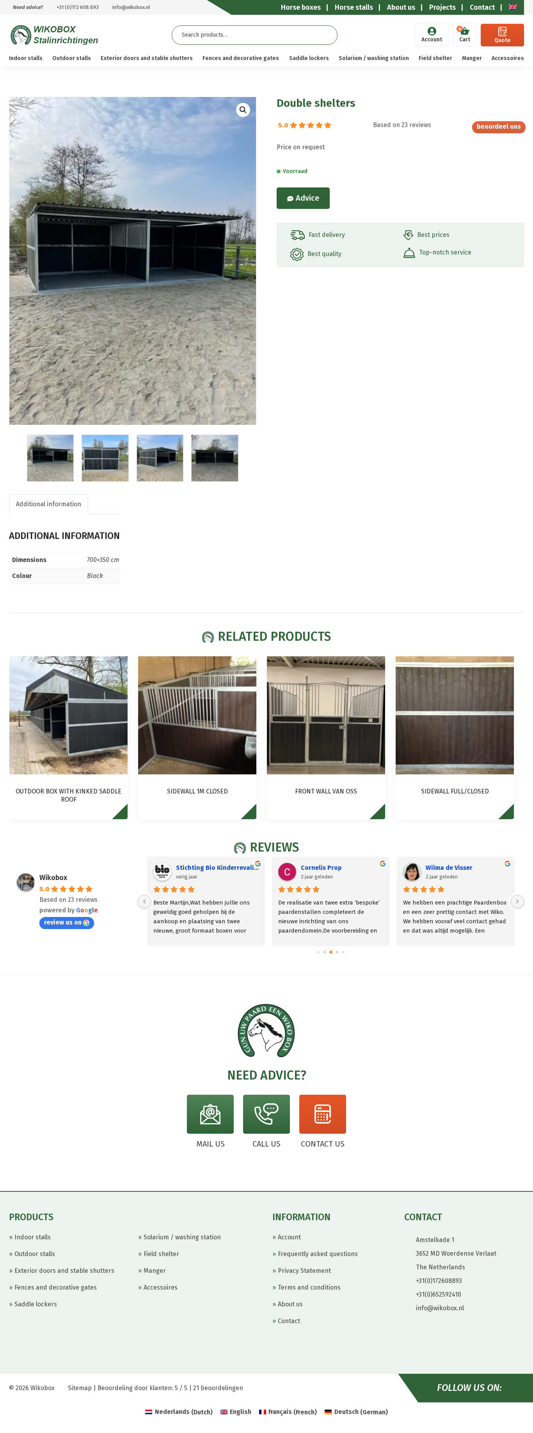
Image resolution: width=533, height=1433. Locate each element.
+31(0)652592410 (438, 1294)
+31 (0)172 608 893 (78, 7)
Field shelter (435, 58)
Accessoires (508, 58)
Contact (289, 1321)
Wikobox (53, 877)
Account (431, 39)
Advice (307, 198)
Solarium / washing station (374, 58)
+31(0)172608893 (439, 1281)
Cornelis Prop (321, 867)
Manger (472, 58)
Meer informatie (124, 815)
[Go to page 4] (343, 952)
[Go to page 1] (324, 952)
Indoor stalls (26, 58)
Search (325, 34)
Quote (502, 40)
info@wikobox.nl (131, 7)
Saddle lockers (309, 58)
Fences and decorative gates (241, 58)
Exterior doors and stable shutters (147, 58)
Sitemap (80, 1388)
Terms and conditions (309, 1287)
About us (290, 1304)
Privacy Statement (304, 1270)
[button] (243, 110)
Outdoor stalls (71, 58)
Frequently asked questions (318, 1254)
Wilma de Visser (449, 867)
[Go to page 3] (337, 952)
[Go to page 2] (330, 952)
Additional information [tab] (48, 504)
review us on (499, 127)
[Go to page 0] (318, 952)
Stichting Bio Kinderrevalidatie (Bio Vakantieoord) (217, 867)
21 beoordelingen (218, 1388)
